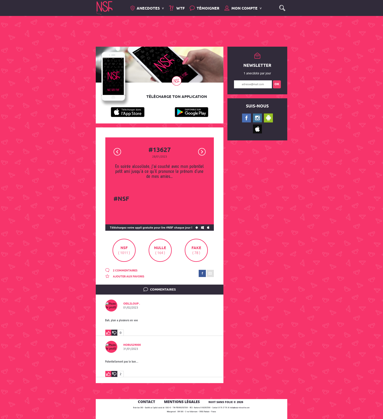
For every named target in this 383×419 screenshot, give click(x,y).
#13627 (159, 150)
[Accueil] (104, 7)
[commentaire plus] (108, 333)
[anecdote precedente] (117, 151)
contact (146, 401)
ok (276, 84)
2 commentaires (124, 271)
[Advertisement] (188, 31)
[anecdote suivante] (202, 151)
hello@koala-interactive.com (240, 408)
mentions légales (182, 401)
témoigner (208, 8)
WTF (180, 8)
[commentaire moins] (114, 333)
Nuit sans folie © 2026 (225, 402)
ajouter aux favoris (128, 277)
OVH (179, 412)
